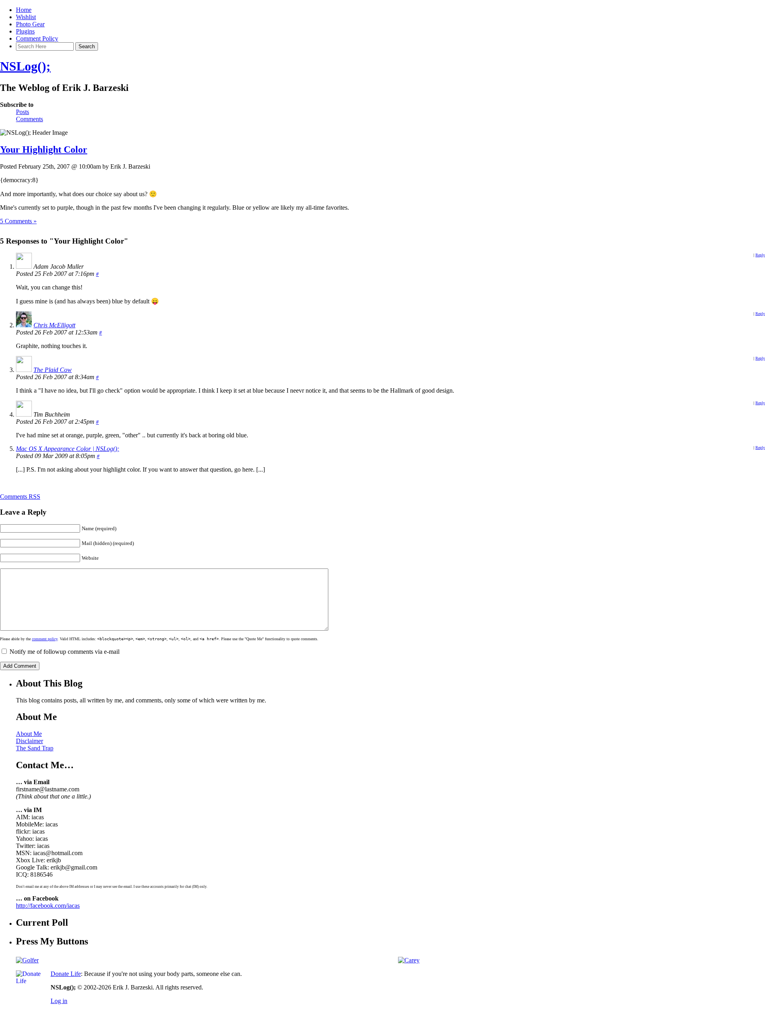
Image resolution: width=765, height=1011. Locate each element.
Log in (59, 1000)
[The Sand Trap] (27, 960)
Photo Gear (30, 24)
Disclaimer (29, 741)
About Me (29, 733)
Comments (29, 119)
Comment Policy (37, 38)
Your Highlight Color (43, 149)
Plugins (25, 31)
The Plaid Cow (52, 369)
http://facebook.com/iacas (48, 905)
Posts (22, 111)
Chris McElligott (54, 325)
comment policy (44, 639)
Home (23, 9)
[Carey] (409, 960)
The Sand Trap (34, 748)
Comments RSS (20, 496)
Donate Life (66, 973)
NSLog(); (25, 66)
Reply (760, 255)
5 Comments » (18, 221)
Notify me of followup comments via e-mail (65, 651)
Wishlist (26, 17)
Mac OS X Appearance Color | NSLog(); (67, 448)
